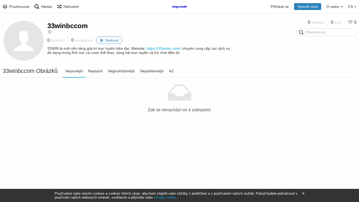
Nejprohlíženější (121, 71)
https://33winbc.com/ (164, 48)
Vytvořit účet (308, 6)
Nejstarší (95, 71)
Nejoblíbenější (152, 71)
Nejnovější (74, 71)
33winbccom (67, 26)
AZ (171, 71)
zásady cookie (165, 197)
